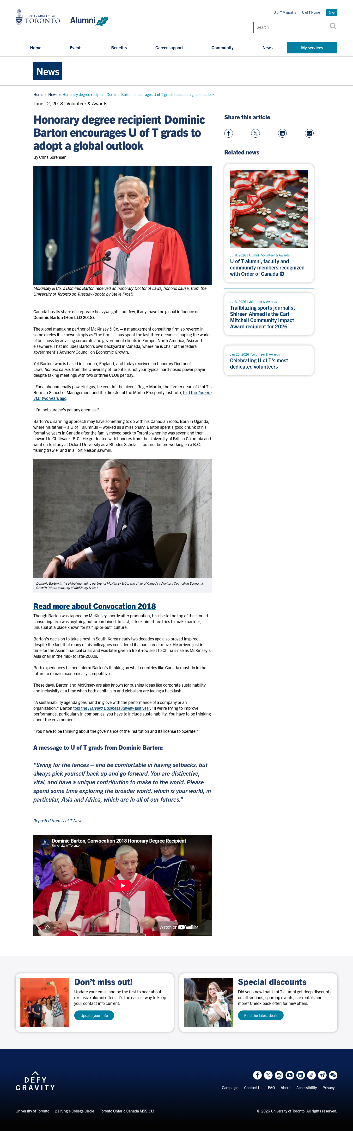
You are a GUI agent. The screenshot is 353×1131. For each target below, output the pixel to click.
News (267, 47)
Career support (169, 47)
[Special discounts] (208, 1002)
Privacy (329, 1087)
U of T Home (311, 12)
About (286, 1087)
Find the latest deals (260, 1015)
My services (312, 47)
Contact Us (253, 1087)
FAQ (271, 1087)
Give (332, 12)
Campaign (230, 1087)
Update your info (94, 1015)
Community (223, 47)
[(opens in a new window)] (44, 1002)
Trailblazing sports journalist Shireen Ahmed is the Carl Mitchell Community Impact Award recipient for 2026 (262, 316)
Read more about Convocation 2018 (94, 605)
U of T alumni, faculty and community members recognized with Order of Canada (267, 267)
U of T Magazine (285, 12)
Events (76, 47)
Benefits (119, 47)
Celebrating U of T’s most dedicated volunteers (259, 363)
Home (35, 47)
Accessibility (306, 1087)
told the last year (111, 708)
